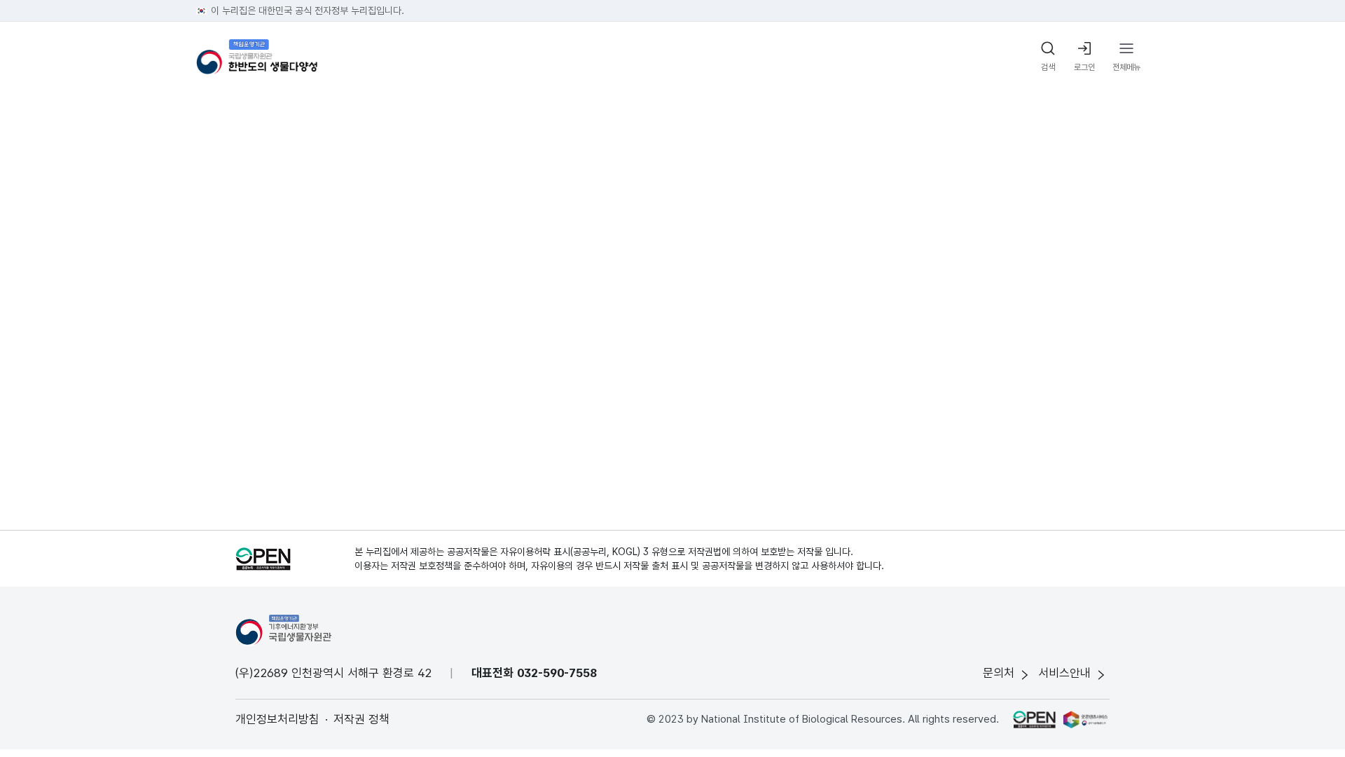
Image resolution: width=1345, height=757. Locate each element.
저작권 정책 (361, 719)
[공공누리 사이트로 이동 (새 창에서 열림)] (1034, 719)
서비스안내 (1064, 673)
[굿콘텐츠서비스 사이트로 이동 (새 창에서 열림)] (1086, 719)
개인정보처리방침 (277, 719)
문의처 (998, 673)
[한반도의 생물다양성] (256, 57)
